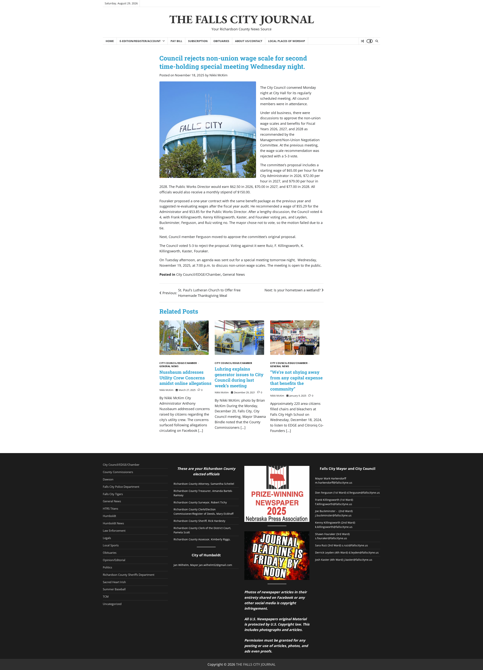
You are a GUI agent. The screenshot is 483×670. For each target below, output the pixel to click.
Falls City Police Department (121, 487)
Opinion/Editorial (114, 560)
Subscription (198, 41)
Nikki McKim (218, 75)
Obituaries (221, 41)
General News (234, 274)
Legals (107, 538)
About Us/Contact (248, 41)
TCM (105, 596)
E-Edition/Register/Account (140, 41)
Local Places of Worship (286, 41)
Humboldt (109, 516)
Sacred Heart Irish (114, 582)
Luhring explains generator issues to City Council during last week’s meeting (239, 377)
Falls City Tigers (113, 494)
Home (110, 41)
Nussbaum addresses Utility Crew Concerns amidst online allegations (185, 377)
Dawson (108, 479)
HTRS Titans (110, 508)
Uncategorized (112, 604)
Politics (107, 567)
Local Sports (111, 545)
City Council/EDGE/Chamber (198, 274)
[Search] (376, 41)
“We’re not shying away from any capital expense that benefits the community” (296, 380)
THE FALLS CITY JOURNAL (241, 19)
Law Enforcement (114, 530)
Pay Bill (176, 41)
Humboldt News (113, 523)
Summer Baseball (114, 589)
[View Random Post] (362, 41)
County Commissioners (118, 472)
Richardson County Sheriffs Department (128, 575)
